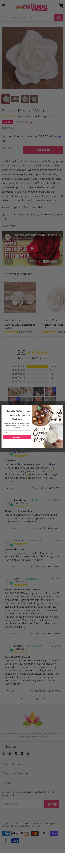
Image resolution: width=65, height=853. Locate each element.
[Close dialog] (61, 407)
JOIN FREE (17, 437)
